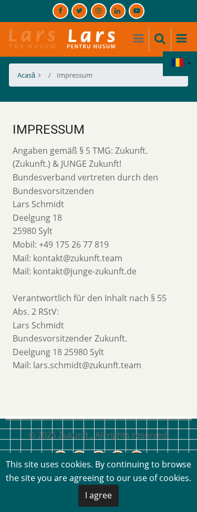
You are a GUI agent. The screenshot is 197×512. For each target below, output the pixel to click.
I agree (98, 495)
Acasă (26, 75)
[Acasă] (62, 38)
